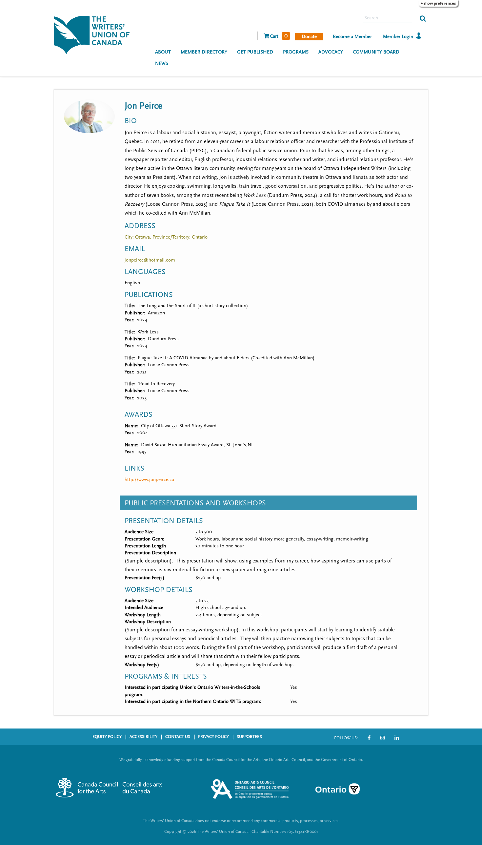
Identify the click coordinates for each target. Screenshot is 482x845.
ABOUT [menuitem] (163, 52)
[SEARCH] (423, 18)
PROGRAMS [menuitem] (296, 52)
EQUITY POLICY (107, 736)
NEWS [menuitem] (161, 63)
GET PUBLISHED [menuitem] (255, 52)
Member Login (398, 36)
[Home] (94, 34)
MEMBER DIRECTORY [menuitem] (204, 52)
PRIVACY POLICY (213, 736)
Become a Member (352, 36)
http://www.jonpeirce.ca (149, 479)
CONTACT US (177, 736)
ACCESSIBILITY (143, 736)
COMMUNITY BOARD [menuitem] (376, 52)
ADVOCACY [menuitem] (330, 52)
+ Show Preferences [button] (438, 3)
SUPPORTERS (249, 736)
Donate (309, 36)
